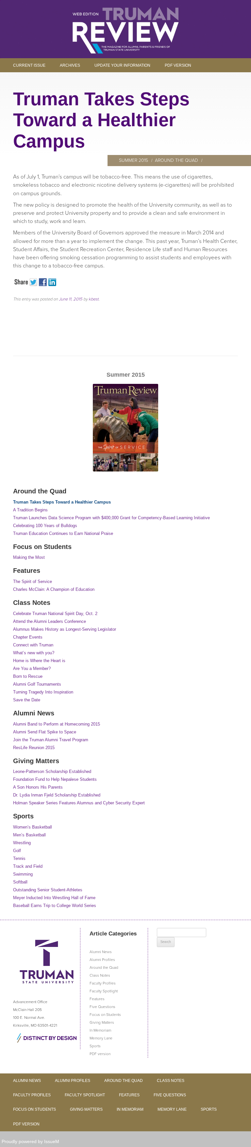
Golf (17, 850)
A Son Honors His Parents (38, 787)
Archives (70, 65)
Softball (20, 882)
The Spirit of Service (32, 581)
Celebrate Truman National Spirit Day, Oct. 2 (55, 613)
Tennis (19, 858)
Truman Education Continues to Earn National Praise (63, 533)
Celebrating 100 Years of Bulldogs (45, 525)
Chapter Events (27, 637)
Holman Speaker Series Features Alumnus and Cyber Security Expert (79, 802)
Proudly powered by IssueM (30, 1141)
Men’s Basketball (29, 834)
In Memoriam (100, 1030)
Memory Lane (101, 1038)
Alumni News (101, 952)
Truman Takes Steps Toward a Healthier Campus (62, 502)
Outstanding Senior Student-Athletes (47, 889)
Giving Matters (102, 1022)
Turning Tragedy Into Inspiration (43, 692)
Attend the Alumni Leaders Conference (49, 621)
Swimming (23, 874)
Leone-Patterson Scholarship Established (52, 771)
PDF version (178, 65)
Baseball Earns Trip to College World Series (54, 905)
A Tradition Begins (30, 509)
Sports (95, 1046)
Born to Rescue (27, 676)
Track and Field (27, 866)
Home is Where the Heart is (39, 660)
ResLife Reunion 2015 (34, 747)
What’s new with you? (33, 652)
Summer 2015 (133, 160)
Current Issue (29, 65)
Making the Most (29, 557)
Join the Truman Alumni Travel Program (50, 739)
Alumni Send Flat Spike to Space (44, 731)
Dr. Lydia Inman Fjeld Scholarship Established (56, 795)
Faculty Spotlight (104, 991)
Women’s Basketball (32, 827)
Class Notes (100, 975)
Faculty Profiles (103, 983)
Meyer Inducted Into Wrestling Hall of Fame (54, 897)
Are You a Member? (32, 668)
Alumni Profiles (102, 959)
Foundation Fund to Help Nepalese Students (55, 779)
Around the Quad (176, 160)
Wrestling (22, 842)
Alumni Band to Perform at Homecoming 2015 (56, 724)
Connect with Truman (33, 644)
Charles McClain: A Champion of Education (53, 589)
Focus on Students (105, 1014)
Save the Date (26, 699)
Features (97, 999)
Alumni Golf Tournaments (37, 684)
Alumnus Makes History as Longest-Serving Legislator (64, 629)
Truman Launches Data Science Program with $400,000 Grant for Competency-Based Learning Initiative (111, 517)
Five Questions (102, 1006)
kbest (94, 299)
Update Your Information (122, 65)
